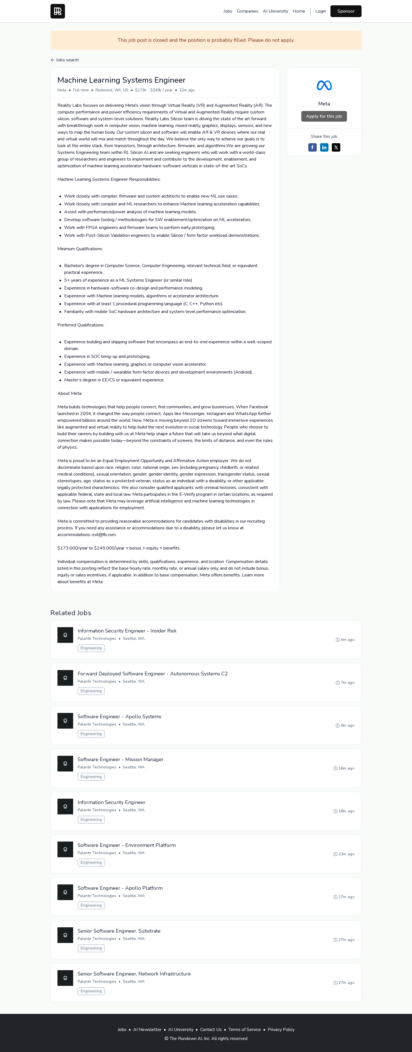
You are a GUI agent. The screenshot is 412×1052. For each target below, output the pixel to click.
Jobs (227, 11)
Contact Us (211, 1029)
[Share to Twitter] (336, 147)
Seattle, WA (134, 638)
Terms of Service (244, 1029)
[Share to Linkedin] (324, 147)
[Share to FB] (312, 147)
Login (320, 11)
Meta (61, 90)
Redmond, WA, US (112, 90)
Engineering (91, 648)
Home (299, 11)
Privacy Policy (281, 1029)
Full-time (81, 90)
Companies (247, 11)
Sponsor (346, 11)
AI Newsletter (147, 1029)
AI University (275, 11)
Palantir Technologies (97, 638)
